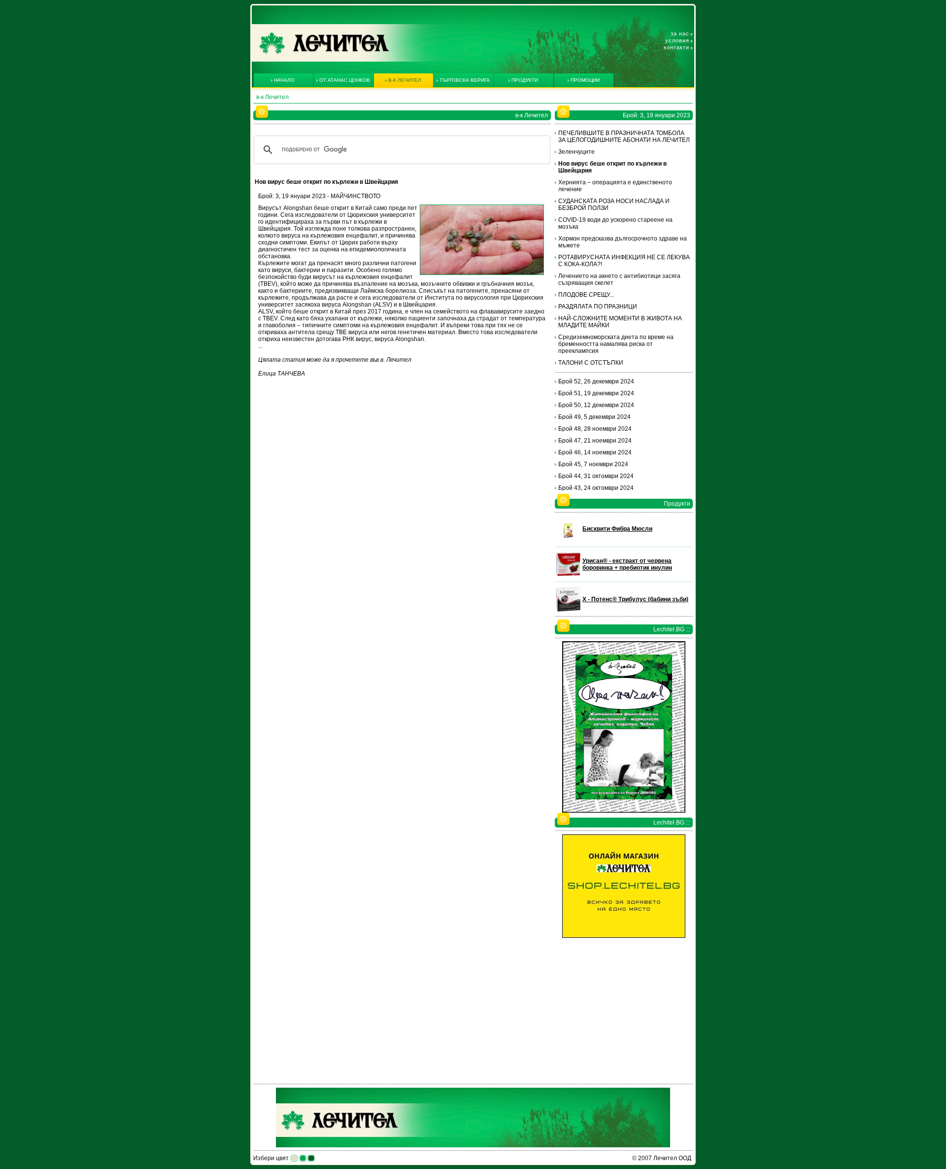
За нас (680, 33)
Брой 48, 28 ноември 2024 (595, 428)
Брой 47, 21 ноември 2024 (595, 440)
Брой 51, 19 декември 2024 (596, 393)
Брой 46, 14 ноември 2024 (595, 452)
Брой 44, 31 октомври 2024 (596, 476)
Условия (677, 40)
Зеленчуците (576, 151)
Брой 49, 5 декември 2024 (594, 416)
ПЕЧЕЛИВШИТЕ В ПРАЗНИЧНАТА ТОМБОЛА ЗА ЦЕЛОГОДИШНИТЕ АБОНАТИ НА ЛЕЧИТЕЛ (624, 136)
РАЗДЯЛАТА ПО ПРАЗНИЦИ (597, 306)
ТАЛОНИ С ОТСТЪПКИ (590, 362)
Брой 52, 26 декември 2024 (596, 381)
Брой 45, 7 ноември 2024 (593, 464)
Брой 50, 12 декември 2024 (596, 405)
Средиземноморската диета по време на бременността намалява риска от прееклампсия (616, 344)
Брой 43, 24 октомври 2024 (596, 487)
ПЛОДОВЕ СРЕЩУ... (586, 294)
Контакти (676, 47)
